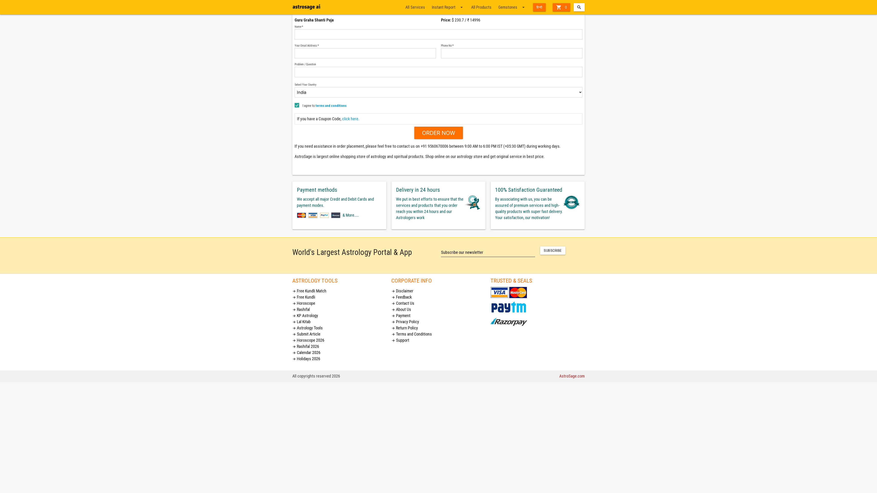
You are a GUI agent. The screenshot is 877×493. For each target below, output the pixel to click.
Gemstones (512, 7)
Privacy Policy (405, 321)
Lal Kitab (301, 321)
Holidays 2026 (306, 358)
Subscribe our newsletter (462, 252)
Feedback (401, 297)
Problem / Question (305, 64)
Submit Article (306, 334)
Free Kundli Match (309, 290)
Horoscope (303, 303)
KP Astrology (305, 315)
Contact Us (402, 303)
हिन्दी (539, 7)
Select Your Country (305, 84)
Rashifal (301, 309)
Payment (400, 315)
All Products (481, 7)
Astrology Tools (307, 327)
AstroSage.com (572, 376)
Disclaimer (402, 290)
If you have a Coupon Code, (328, 118)
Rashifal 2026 (305, 346)
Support (400, 340)
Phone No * (447, 45)
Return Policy (404, 327)
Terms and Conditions (411, 334)
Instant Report (448, 7)
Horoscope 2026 (308, 340)
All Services (415, 7)
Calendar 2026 (306, 352)
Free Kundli (303, 297)
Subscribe (553, 250)
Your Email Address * (307, 45)
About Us (401, 309)
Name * (299, 26)
